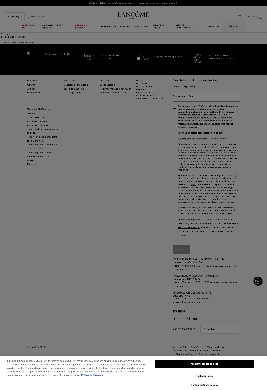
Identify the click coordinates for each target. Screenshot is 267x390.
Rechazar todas (204, 376)
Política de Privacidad (92, 375)
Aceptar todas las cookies (204, 364)
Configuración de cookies (204, 385)
